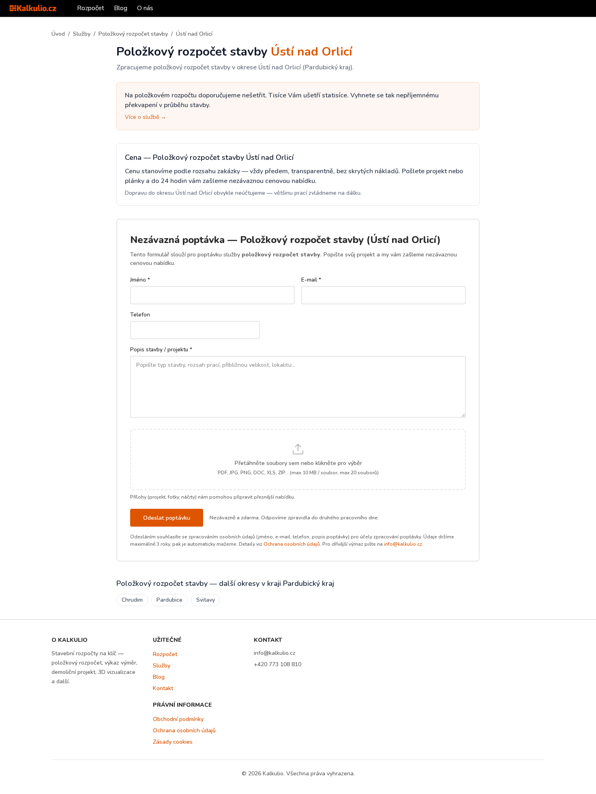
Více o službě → (145, 117)
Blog (120, 8)
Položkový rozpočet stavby (133, 34)
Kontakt (163, 688)
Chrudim (132, 600)
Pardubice (169, 600)
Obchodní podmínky (178, 719)
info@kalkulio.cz (403, 544)
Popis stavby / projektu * (161, 349)
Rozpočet (90, 8)
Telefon (140, 314)
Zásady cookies (173, 742)
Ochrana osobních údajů (292, 544)
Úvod (58, 34)
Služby (81, 34)
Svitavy (205, 600)
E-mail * (311, 280)
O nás (145, 8)
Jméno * (140, 280)
